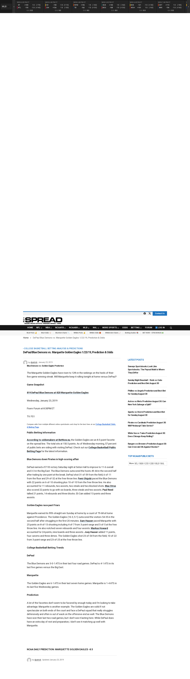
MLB (157, 463)
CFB (146, 463)
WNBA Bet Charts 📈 (113, 333)
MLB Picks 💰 (32, 333)
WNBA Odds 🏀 (95, 333)
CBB (152, 463)
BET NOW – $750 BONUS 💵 (153, 333)
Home (26, 337)
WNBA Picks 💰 (79, 333)
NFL (136, 463)
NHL (162, 463)
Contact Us (160, 313)
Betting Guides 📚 (131, 333)
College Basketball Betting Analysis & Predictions (53, 348)
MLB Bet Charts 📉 (62, 333)
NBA (141, 463)
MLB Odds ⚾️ (46, 333)
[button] (171, 327)
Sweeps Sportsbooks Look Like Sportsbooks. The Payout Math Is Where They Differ (146, 369)
